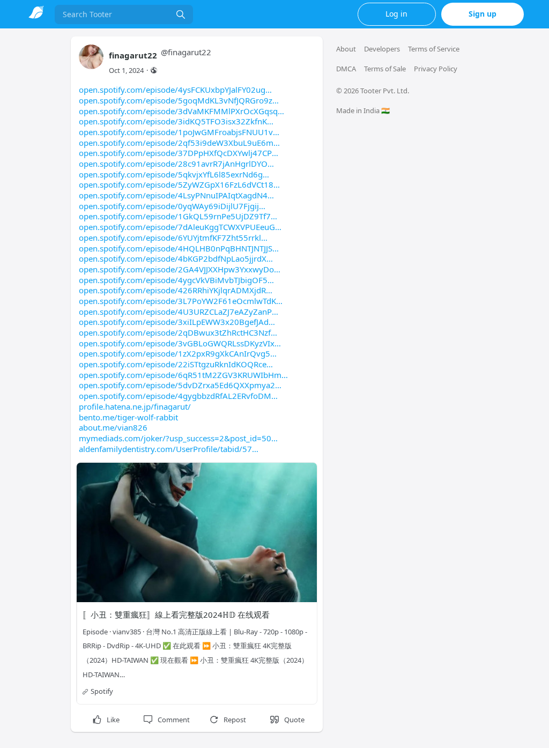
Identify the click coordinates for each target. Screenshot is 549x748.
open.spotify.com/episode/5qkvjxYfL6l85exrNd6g (171, 174)
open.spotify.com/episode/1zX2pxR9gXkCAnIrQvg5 (174, 353)
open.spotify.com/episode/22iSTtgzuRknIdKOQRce (172, 364)
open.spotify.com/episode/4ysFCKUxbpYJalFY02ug (172, 89)
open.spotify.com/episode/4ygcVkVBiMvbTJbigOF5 (173, 280)
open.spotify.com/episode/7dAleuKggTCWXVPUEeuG (177, 226)
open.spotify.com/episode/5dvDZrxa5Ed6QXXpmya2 (177, 385)
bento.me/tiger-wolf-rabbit (128, 417)
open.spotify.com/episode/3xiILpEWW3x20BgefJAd (174, 321)
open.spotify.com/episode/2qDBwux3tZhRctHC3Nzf (175, 332)
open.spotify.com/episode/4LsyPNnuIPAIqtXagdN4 (173, 195)
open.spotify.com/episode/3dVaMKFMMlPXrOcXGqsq (178, 111)
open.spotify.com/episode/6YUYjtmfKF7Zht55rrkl (170, 237)
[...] (180, 14)
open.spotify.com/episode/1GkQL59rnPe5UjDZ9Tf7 (175, 216)
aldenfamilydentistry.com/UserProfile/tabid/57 (165, 448)
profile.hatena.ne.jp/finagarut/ (135, 406)
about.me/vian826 (113, 427)
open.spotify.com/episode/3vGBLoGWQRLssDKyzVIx (176, 343)
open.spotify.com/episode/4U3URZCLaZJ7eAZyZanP (175, 311)
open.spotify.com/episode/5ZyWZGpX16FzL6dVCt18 (176, 184)
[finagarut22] (91, 62)
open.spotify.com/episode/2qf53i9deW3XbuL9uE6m (176, 142)
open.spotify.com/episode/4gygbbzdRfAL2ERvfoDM (175, 395)
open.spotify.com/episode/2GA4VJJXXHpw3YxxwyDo (176, 269)
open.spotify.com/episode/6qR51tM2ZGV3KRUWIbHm (180, 374)
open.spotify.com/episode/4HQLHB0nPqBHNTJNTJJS (175, 248)
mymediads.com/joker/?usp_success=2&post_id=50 (175, 438)
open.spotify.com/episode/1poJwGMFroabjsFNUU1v (176, 132)
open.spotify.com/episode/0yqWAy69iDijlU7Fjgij (169, 206)
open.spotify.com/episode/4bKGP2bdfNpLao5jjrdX (172, 258)
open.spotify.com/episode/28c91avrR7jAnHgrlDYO (173, 163)
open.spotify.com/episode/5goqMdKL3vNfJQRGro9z (175, 100)
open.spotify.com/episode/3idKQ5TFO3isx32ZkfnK (173, 121)
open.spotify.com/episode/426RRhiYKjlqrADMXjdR (172, 290)
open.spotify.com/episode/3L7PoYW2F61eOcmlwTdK (177, 300)
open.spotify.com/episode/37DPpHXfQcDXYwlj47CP (175, 152)
